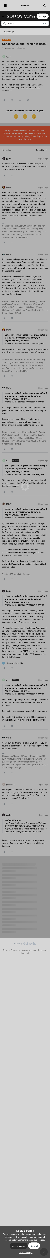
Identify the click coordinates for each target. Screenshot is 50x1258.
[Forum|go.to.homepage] (19, 16)
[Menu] (4, 5)
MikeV (9, 503)
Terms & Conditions (11, 950)
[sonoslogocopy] (25, 5)
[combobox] (25, 23)
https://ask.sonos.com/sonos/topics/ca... (28, 352)
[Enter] (4, 23)
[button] (3, 16)
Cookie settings (29, 950)
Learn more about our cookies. (31, 1239)
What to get (9, 31)
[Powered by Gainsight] (25, 944)
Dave (8, 187)
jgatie (9, 158)
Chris (8, 254)
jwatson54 (10, 784)
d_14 (8, 56)
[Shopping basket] (44, 5)
